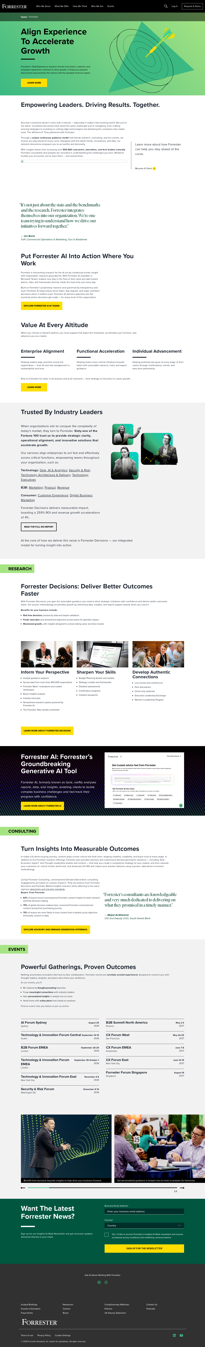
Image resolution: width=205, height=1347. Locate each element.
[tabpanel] (66, 1149)
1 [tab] (38, 1188)
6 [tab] (145, 1188)
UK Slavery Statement (115, 1313)
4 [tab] (102, 1188)
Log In (175, 6)
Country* (109, 1220)
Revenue (63, 487)
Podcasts (150, 1308)
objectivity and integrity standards (47, 889)
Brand (65, 1313)
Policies (108, 1308)
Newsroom (68, 1304)
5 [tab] (123, 1188)
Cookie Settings (62, 1335)
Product (50, 487)
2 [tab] (60, 1188)
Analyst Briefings (29, 1304)
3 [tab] (81, 1188)
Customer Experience (53, 495)
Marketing (36, 487)
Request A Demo (192, 6)
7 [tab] (166, 1188)
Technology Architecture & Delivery (45, 475)
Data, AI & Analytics (53, 470)
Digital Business (81, 495)
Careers (66, 1308)
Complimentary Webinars (117, 1304)
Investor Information (30, 1308)
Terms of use (27, 1335)
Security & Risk (79, 470)
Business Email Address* (116, 1205)
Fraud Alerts (27, 1313)
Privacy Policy (44, 1335)
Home (24, 16)
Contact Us (151, 1304)
